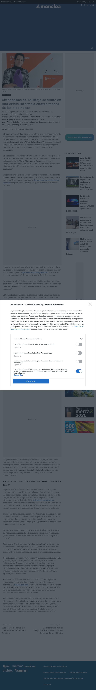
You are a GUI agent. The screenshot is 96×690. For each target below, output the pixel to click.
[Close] (91, 305)
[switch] (79, 344)
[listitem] (48, 339)
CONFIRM (30, 381)
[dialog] (48, 345)
